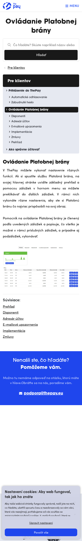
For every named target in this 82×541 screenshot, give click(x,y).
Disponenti (10, 312)
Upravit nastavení (41, 523)
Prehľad (8, 306)
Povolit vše (41, 532)
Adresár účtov (13, 318)
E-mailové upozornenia (20, 324)
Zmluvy (8, 336)
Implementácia (14, 330)
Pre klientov (16, 67)
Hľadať (41, 55)
